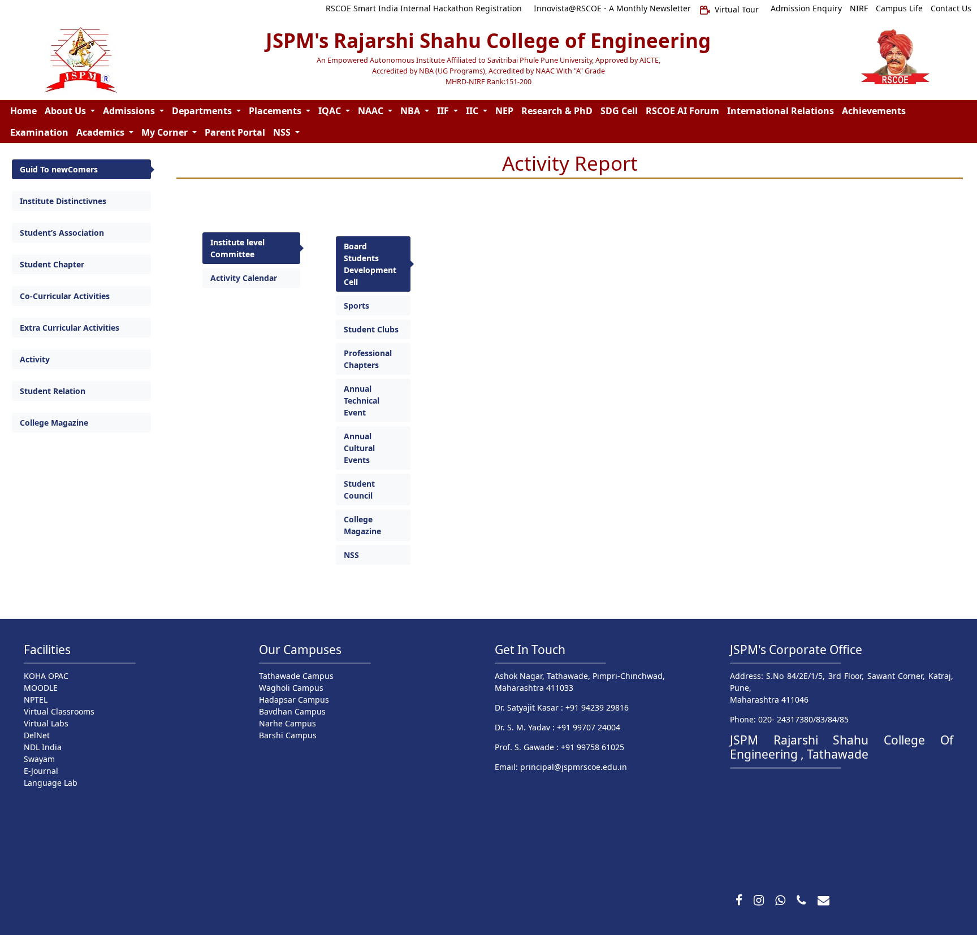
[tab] (81, 169)
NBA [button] (411, 111)
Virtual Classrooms (59, 711)
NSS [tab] (351, 554)
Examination (39, 132)
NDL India (43, 747)
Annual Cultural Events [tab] (359, 448)
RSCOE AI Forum (682, 111)
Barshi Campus (288, 735)
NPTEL (35, 699)
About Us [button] (66, 111)
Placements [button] (276, 111)
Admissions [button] (130, 111)
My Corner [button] (165, 132)
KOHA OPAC (46, 675)
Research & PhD (557, 111)
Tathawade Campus (296, 675)
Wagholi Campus (291, 687)
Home (23, 111)
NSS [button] (283, 132)
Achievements (874, 111)
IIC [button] (473, 111)
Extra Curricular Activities (69, 327)
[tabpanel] (633, 401)
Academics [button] (101, 132)
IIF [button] (444, 111)
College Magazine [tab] (362, 525)
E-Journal (41, 770)
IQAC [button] (330, 111)
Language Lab (50, 782)
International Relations (780, 111)
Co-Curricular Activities (65, 296)
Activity (35, 359)
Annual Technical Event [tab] (361, 400)
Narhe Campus (287, 723)
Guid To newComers (59, 169)
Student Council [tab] (359, 489)
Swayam (39, 759)
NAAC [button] (372, 111)
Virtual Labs (46, 723)
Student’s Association (62, 232)
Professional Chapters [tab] (368, 359)
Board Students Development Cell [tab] (370, 264)
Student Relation (52, 391)
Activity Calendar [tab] (243, 277)
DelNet (37, 735)
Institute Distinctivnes (63, 201)
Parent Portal (235, 132)
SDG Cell (619, 111)
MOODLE (41, 687)
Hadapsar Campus (294, 699)
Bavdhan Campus (292, 711)
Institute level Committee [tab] (237, 248)
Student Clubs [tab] (371, 329)
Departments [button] (203, 111)
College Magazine (54, 422)
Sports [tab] (356, 305)
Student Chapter (52, 264)
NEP (504, 111)
